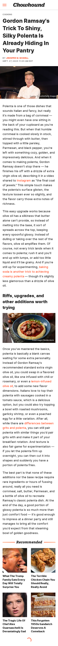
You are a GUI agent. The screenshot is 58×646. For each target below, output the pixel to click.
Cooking (7, 14)
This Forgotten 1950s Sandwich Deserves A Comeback (41, 626)
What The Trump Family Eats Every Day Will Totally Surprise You (14, 581)
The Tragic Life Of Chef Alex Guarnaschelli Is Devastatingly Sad (14, 626)
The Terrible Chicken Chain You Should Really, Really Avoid (43, 581)
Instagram (24, 180)
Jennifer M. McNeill (17, 58)
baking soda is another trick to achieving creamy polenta (26, 271)
